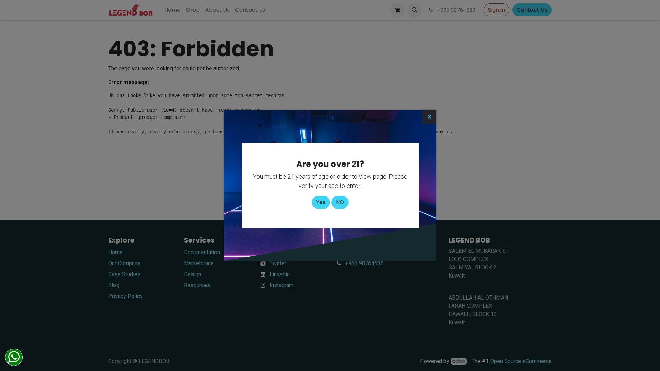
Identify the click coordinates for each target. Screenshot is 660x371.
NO (340, 202)
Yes (321, 202)
